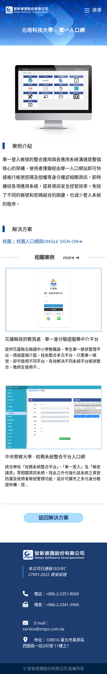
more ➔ (71, 257)
